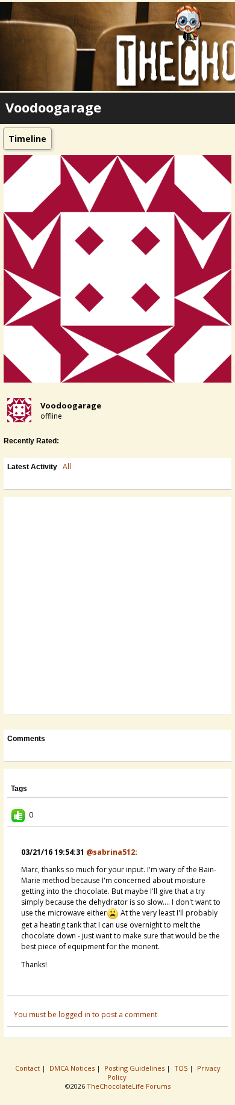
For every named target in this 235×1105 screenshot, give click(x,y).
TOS (181, 1068)
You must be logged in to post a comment (85, 1014)
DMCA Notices (72, 1068)
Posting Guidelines (135, 1068)
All (67, 466)
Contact (28, 1068)
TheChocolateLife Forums (129, 1086)
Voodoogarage (70, 405)
